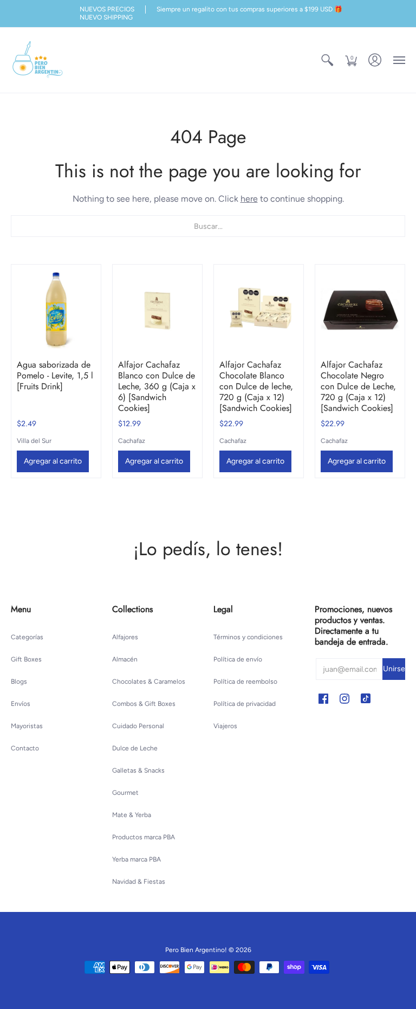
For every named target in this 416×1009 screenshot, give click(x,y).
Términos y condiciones (248, 637)
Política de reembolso (245, 681)
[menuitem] (327, 60)
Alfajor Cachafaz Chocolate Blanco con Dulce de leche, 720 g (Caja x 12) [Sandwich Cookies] (256, 386)
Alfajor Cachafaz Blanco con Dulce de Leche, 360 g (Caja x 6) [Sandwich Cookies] (157, 386)
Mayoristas (27, 726)
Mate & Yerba (131, 815)
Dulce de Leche (135, 748)
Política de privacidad (244, 704)
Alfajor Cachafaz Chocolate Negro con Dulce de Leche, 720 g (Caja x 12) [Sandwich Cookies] (358, 386)
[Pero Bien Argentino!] (38, 60)
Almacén (125, 659)
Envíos (20, 704)
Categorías (27, 637)
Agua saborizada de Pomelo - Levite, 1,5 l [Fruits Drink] (55, 375)
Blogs (19, 681)
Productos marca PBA (143, 837)
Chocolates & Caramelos (148, 681)
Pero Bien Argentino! (196, 950)
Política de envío (237, 659)
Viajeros (225, 726)
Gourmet (125, 792)
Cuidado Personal (138, 726)
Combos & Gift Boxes (144, 704)
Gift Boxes (26, 659)
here (249, 199)
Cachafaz (131, 441)
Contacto (25, 748)
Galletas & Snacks (138, 770)
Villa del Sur (34, 441)
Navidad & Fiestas (138, 881)
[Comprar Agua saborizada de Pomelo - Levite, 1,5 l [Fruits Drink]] (56, 309)
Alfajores (125, 637)
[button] (327, 60)
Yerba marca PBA (136, 859)
